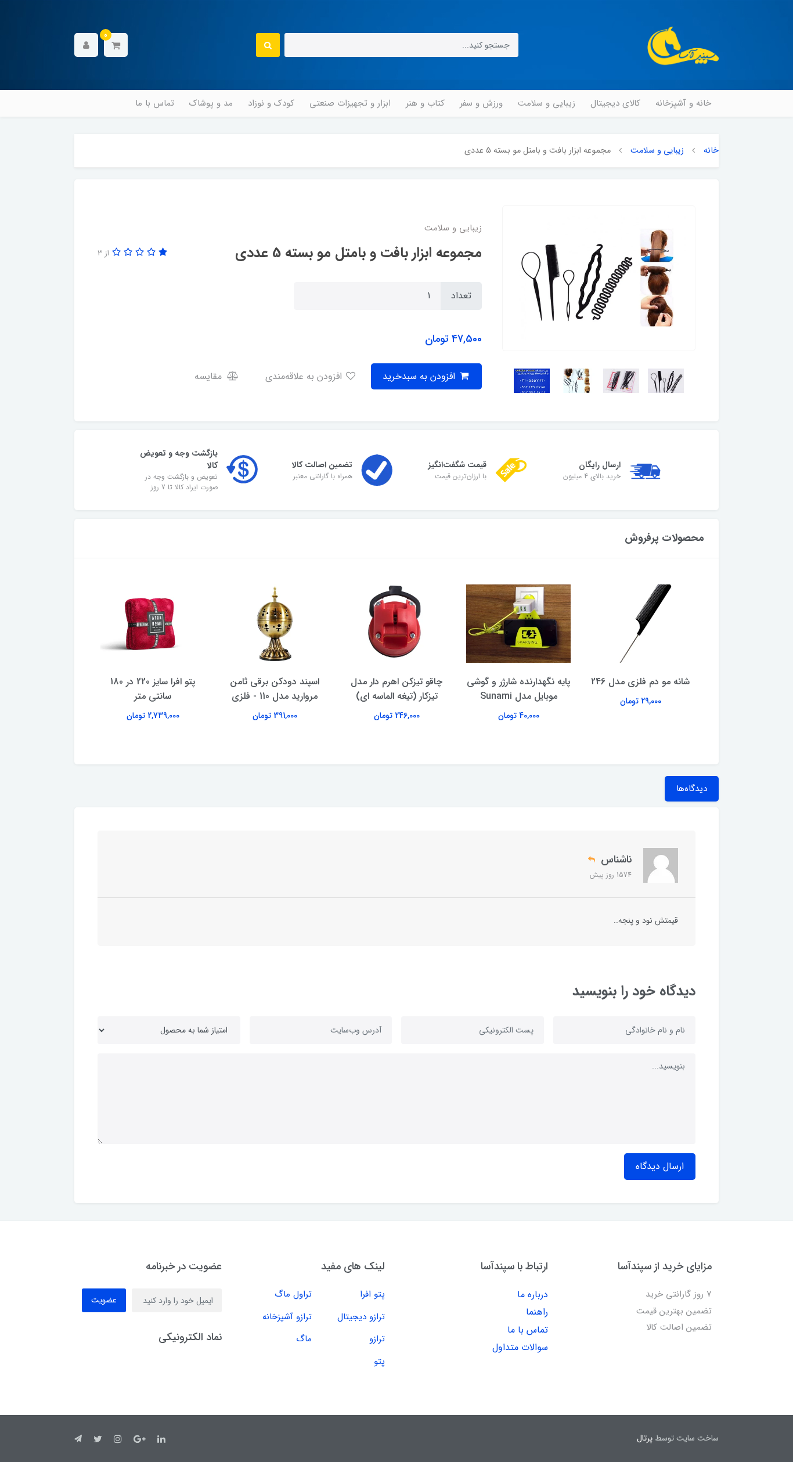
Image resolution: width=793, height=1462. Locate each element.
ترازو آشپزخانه (287, 1317)
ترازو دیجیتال (361, 1317)
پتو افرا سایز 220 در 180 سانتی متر (152, 688)
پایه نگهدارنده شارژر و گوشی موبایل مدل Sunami (518, 688)
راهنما (537, 1312)
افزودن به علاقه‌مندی (305, 376)
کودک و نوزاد (271, 103)
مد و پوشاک (211, 103)
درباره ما (532, 1294)
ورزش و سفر (481, 103)
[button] (116, 45)
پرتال (645, 1438)
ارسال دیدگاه (660, 1166)
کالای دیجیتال (615, 103)
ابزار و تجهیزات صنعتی (350, 103)
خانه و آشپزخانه (683, 103)
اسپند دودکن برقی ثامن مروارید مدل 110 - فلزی (274, 688)
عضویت (104, 1300)
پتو (379, 1362)
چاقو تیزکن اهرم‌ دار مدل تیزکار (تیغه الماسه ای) (396, 688)
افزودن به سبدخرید (420, 376)
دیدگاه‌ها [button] (691, 789)
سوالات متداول (520, 1347)
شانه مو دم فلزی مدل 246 (640, 681)
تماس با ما (154, 103)
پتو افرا (372, 1294)
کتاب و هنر (425, 103)
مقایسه (209, 376)
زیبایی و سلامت (546, 103)
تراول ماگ (293, 1294)
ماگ (304, 1339)
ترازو (377, 1339)
